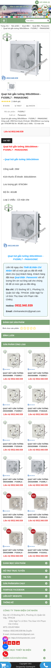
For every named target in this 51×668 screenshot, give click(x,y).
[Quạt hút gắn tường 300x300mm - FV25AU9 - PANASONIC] (13, 430)
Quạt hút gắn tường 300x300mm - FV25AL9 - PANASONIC (38, 517)
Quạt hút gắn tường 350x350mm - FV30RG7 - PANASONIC (13, 375)
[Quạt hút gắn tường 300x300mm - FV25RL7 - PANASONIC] (25, 56)
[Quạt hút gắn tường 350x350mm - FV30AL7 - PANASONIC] (13, 501)
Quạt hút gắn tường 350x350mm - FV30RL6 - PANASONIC (13, 481)
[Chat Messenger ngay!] (5, 639)
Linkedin (31, 106)
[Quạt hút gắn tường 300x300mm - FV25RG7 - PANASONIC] (37, 360)
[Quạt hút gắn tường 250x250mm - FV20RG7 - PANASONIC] (13, 395)
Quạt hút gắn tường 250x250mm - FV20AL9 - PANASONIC (13, 552)
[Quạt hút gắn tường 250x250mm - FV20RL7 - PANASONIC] (37, 466)
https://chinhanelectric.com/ (23, 638)
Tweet (19, 106)
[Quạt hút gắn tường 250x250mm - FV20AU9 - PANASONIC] (37, 430)
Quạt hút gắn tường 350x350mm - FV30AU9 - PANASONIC (38, 410)
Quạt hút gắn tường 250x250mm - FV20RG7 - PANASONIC (13, 410)
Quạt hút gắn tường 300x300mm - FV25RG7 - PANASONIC (38, 375)
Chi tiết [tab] (6, 141)
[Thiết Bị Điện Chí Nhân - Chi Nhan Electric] (25, 17)
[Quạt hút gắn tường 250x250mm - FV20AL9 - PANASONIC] (13, 537)
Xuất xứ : (12, 115)
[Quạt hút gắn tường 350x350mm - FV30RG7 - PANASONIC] (13, 360)
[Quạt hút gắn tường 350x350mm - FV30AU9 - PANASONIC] (37, 395)
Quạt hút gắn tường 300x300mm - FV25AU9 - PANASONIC (13, 446)
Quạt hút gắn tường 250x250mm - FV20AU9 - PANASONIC (38, 446)
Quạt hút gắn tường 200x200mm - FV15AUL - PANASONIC (38, 552)
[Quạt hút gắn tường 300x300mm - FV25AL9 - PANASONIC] (37, 501)
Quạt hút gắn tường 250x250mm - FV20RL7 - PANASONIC (38, 481)
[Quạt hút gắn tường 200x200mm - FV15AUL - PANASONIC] (37, 537)
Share (7, 106)
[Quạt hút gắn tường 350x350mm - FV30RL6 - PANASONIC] (13, 466)
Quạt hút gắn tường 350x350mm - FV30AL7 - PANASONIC (13, 517)
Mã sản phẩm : (10, 112)
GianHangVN (30, 667)
